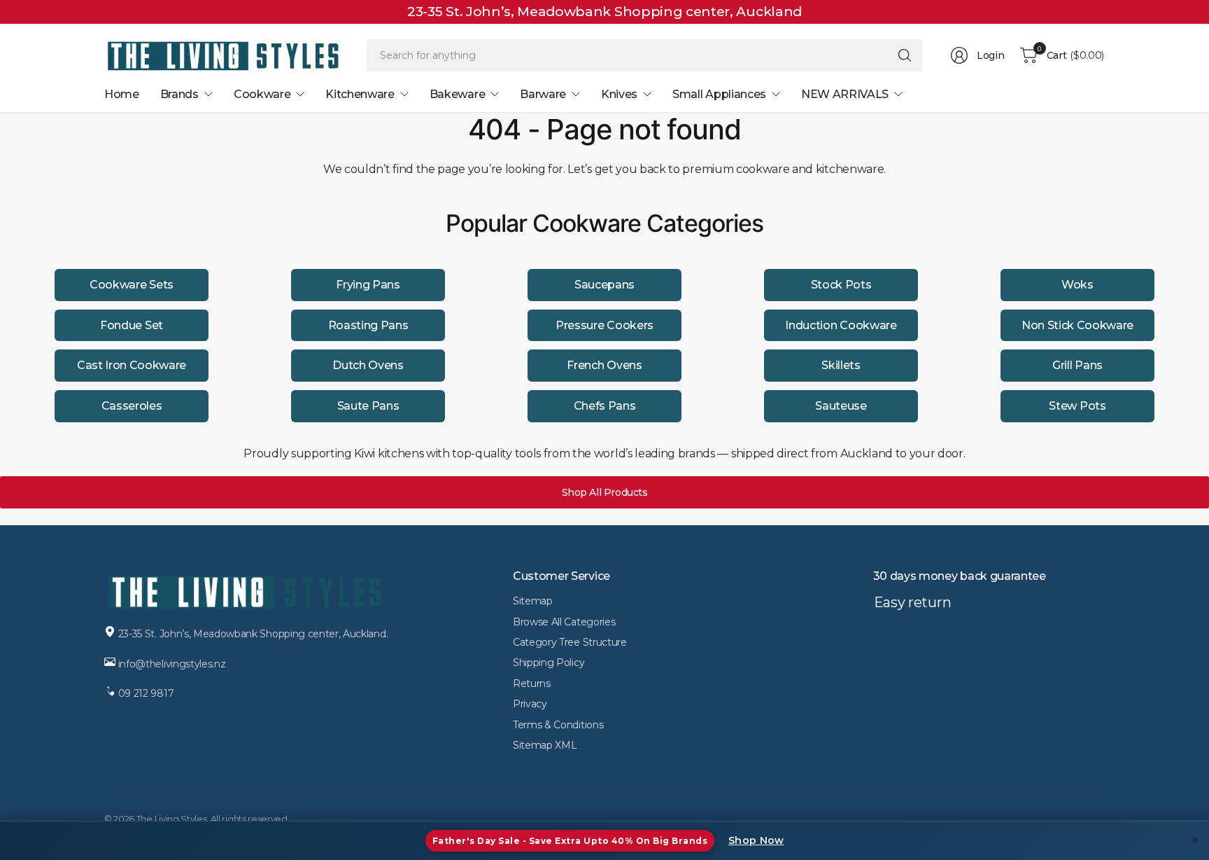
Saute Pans (368, 405)
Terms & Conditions (558, 725)
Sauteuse (840, 405)
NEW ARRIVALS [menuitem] (845, 94)
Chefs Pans (605, 405)
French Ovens (604, 365)
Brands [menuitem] (179, 94)
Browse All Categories (564, 622)
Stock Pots (841, 284)
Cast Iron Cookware (131, 365)
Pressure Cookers (604, 325)
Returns (532, 683)
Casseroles (131, 405)
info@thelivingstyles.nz (172, 664)
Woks (1077, 284)
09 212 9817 (146, 693)
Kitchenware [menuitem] (359, 94)
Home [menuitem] (121, 94)
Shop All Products (605, 492)
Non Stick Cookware (1077, 325)
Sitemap (533, 601)
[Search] (904, 55)
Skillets (840, 365)
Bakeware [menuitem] (457, 94)
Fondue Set (131, 325)
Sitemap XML (545, 745)
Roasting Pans (368, 325)
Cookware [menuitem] (262, 94)
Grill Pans (1077, 365)
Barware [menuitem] (543, 94)
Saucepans (604, 284)
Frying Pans (368, 284)
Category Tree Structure (570, 642)
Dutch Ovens (367, 365)
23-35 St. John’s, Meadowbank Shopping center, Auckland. (253, 633)
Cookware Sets (132, 284)
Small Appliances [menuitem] (719, 94)
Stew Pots (1077, 405)
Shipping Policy (548, 662)
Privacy (530, 704)
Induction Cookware (840, 325)
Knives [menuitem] (619, 94)
